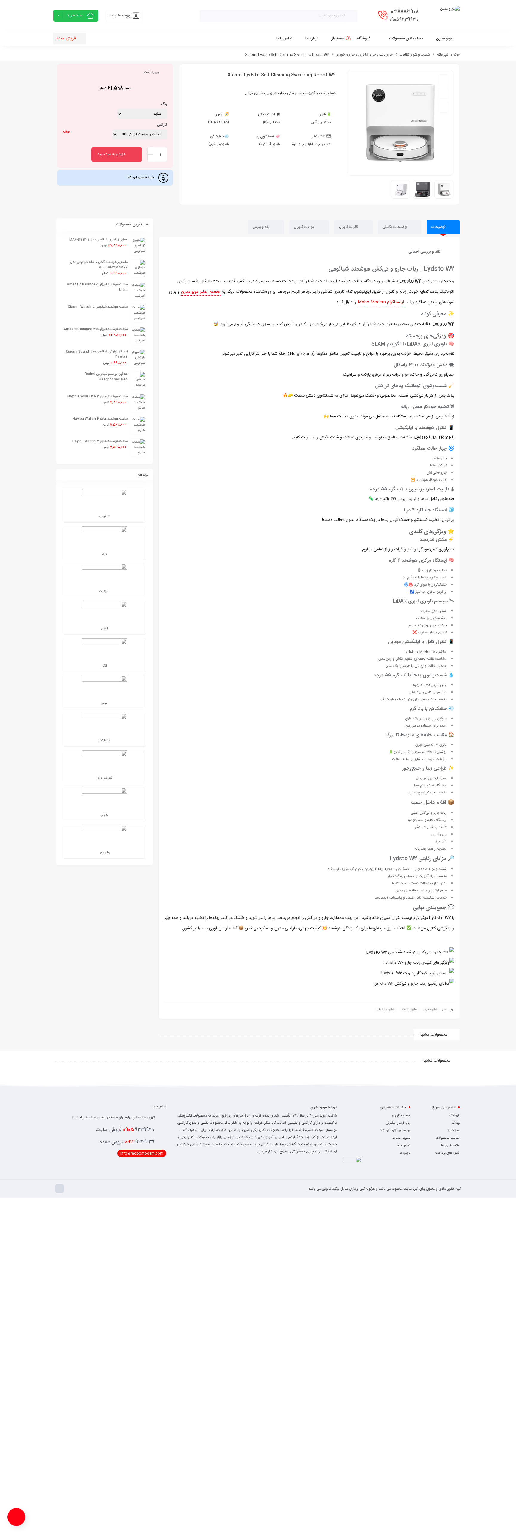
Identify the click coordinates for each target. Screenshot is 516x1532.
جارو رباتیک (409, 1009)
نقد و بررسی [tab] (261, 227)
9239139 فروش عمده (127, 1142)
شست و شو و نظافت (415, 55)
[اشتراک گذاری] (443, 107)
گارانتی (162, 125)
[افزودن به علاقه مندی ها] (443, 79)
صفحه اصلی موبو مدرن (200, 291)
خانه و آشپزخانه (448, 55)
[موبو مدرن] (450, 15)
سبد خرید (453, 1130)
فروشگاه (454, 1115)
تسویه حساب (401, 1138)
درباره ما (405, 1153)
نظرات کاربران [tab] (349, 227)
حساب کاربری (401, 1115)
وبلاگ (456, 1123)
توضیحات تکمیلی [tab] (395, 227)
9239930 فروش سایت (125, 1130)
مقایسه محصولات (448, 1138)
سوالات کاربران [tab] (305, 227)
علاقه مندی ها (450, 1145)
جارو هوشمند (385, 1009)
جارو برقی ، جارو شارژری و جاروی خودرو (364, 55)
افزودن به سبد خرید (111, 154)
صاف (66, 132)
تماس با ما (403, 1145)
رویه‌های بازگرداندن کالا (395, 1130)
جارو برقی (431, 1009)
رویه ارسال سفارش (398, 1123)
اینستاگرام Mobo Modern (381, 302)
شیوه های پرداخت (447, 1153)
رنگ (164, 104)
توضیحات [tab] (438, 227)
